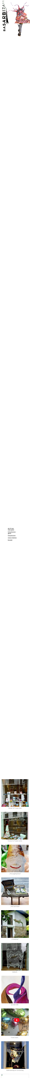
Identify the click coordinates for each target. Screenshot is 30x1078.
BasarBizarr (3, 1)
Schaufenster (12, 535)
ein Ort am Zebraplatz (11, 529)
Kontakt (10, 540)
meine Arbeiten (12, 538)
